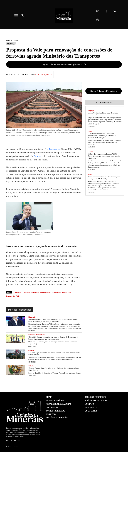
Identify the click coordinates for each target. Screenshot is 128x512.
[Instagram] (97, 11)
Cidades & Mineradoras (36, 335)
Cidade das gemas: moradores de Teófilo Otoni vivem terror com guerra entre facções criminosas (104, 156)
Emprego (91, 110)
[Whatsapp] (97, 19)
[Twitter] (104, 74)
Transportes (54, 149)
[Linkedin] (114, 11)
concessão (17, 292)
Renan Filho (66, 292)
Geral (90, 131)
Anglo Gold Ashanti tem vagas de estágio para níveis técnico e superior (103, 114)
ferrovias (38, 156)
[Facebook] (106, 11)
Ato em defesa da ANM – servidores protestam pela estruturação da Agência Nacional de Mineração (102, 135)
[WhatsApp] (119, 74)
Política (15, 40)
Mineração (31, 317)
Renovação (10, 296)
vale (18, 296)
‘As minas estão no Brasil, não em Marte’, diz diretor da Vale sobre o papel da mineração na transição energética (53, 320)
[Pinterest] (111, 74)
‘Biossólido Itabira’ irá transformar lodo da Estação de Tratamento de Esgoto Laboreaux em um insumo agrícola (53, 338)
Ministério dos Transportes (50, 292)
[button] (22, 15)
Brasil (90, 174)
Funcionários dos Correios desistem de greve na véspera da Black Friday (104, 178)
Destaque (26, 292)
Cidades (31, 350)
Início (8, 40)
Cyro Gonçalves (43, 74)
